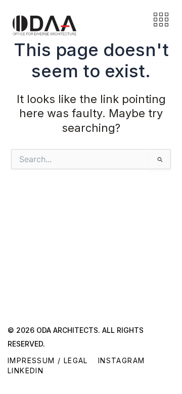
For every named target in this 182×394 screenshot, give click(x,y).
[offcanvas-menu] (161, 20)
